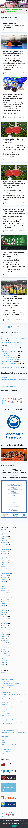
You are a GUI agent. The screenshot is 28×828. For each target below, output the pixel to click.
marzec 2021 (4, 662)
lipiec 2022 (3, 627)
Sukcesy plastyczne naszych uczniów (10, 367)
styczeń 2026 (4, 542)
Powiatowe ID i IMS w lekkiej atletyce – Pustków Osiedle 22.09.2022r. (13, 298)
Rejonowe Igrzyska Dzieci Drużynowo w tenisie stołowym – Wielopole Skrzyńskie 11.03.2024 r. (14, 184)
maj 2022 (3, 632)
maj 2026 (3, 534)
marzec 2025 (4, 562)
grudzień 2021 (4, 642)
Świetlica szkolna (6, 711)
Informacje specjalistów (8, 720)
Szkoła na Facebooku (7, 679)
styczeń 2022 (4, 640)
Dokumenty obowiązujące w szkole (10, 728)
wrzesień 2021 (4, 649)
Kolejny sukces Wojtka (6, 357)
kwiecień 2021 (4, 660)
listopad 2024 (4, 571)
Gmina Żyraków (6, 751)
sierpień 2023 (4, 601)
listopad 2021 (4, 645)
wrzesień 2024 (4, 575)
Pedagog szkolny (6, 692)
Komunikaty (4, 704)
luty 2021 (3, 664)
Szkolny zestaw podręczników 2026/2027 (11, 335)
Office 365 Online (6, 747)
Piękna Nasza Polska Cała (8, 690)
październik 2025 (5, 549)
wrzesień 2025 (4, 551)
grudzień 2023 (4, 592)
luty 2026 (3, 540)
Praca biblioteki (6, 687)
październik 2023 (5, 597)
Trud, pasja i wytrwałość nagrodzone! (10, 347)
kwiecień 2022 (4, 634)
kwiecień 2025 (4, 560)
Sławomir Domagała (10, 72)
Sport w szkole (5, 681)
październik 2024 (5, 573)
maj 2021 (3, 658)
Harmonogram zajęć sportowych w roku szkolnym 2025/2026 (13, 25)
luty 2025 (3, 564)
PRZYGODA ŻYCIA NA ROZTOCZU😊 (10, 363)
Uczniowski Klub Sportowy (8, 730)
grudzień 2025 (4, 544)
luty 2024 (3, 588)
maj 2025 (3, 558)
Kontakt (3, 753)
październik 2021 (5, 647)
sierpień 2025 (4, 553)
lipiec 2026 (3, 529)
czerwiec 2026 (4, 531)
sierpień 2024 (4, 577)
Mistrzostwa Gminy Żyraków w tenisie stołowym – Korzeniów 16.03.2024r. (14, 141)
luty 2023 (3, 612)
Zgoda (14, 825)
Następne (16, 326)
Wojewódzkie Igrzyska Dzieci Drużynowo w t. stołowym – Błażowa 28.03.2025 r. (13, 53)
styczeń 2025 (4, 566)
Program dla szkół (6, 749)
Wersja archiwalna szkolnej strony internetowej (13, 698)
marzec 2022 (4, 636)
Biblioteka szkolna (6, 715)
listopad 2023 (4, 595)
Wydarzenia (5, 677)
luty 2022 (3, 638)
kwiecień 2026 (4, 536)
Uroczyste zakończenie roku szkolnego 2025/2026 (13, 338)
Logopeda (4, 696)
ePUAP (3, 742)
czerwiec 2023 (4, 603)
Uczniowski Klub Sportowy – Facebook (11, 683)
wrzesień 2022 (4, 623)
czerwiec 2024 (4, 579)
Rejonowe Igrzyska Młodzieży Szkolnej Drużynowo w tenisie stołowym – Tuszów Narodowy (14, 211)
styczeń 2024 (4, 590)
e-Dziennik (4, 738)
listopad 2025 (4, 547)
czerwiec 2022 (4, 629)
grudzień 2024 (4, 568)
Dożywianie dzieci (6, 713)
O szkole (3, 672)
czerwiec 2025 (4, 555)
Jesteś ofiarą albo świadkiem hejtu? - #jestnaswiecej (13, 379)
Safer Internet (4, 384)
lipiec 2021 (3, 653)
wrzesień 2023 (4, 599)
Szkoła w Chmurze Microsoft (9, 744)
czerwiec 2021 (4, 656)
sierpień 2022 (4, 625)
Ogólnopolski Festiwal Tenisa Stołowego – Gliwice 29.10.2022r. (13, 254)
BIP (3, 740)
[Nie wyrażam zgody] (26, 823)
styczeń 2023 (4, 614)
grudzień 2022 (4, 616)
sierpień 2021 (4, 651)
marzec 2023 (4, 610)
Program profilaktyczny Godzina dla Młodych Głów (14, 694)
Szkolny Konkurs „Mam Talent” (8, 351)
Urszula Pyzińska (9, 30)
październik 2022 (5, 621)
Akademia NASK (5, 377)
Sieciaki (3, 381)
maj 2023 (3, 605)
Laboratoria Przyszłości (8, 685)
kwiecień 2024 (4, 584)
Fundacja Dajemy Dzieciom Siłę (8, 386)
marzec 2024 (4, 586)
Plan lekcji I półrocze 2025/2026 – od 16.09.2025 (14, 709)
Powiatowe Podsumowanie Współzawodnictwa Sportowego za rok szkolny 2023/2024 (12, 97)
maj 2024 (3, 581)
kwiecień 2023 (4, 608)
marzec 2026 (4, 538)
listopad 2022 (4, 618)
